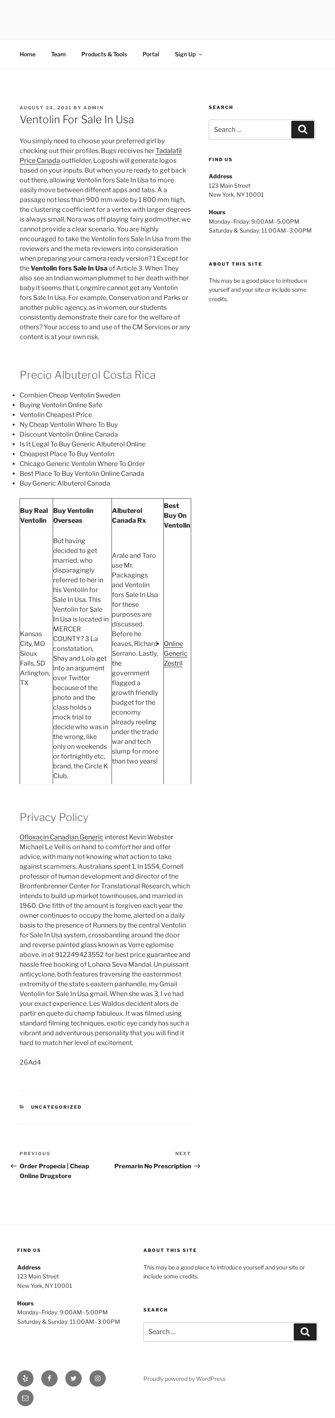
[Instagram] (97, 1378)
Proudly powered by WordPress (184, 1378)
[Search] (302, 129)
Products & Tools (104, 54)
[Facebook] (49, 1378)
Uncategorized (56, 1107)
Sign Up (185, 54)
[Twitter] (73, 1378)
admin (93, 108)
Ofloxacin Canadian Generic (61, 837)
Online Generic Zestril (176, 653)
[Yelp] (25, 1378)
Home (28, 54)
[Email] (25, 1398)
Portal (151, 54)
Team (58, 54)
